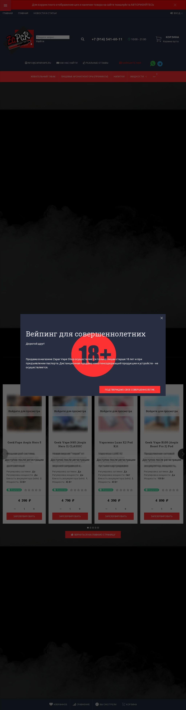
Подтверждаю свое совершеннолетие (130, 389)
